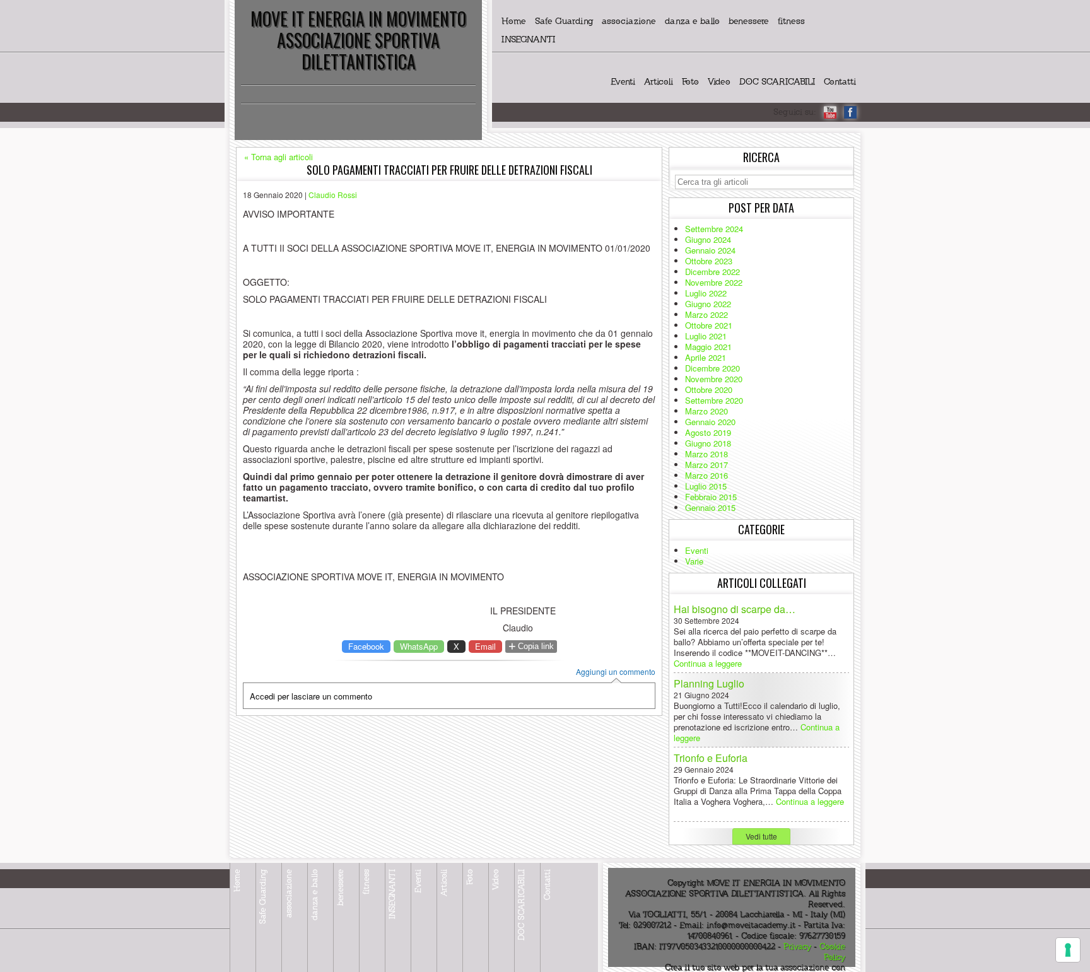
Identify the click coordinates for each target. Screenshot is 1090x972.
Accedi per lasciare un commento (311, 696)
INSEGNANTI (528, 39)
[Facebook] (850, 112)
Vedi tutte (761, 836)
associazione (629, 21)
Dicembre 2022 (712, 272)
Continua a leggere (708, 663)
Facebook (366, 646)
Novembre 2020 (713, 379)
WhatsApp (419, 646)
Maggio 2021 (708, 347)
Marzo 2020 (706, 411)
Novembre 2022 (713, 282)
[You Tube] (830, 112)
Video (719, 81)
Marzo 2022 (706, 314)
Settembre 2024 (714, 229)
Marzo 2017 (706, 465)
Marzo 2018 (706, 454)
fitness (791, 21)
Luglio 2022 (706, 293)
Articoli (658, 81)
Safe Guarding (564, 21)
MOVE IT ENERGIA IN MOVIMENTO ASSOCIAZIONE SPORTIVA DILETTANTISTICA (358, 40)
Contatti (840, 81)
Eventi (623, 81)
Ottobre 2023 (708, 261)
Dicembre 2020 (712, 368)
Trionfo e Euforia (710, 758)
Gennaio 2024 (710, 250)
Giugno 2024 (708, 239)
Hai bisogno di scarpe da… (734, 609)
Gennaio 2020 (710, 422)
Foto (690, 81)
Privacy (797, 946)
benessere (749, 21)
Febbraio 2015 (711, 497)
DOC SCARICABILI (777, 81)
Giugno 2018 (708, 443)
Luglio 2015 (706, 486)
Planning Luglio (709, 683)
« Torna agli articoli (278, 157)
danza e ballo (692, 21)
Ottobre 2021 (708, 325)
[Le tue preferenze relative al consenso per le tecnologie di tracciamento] (1068, 950)
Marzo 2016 (706, 475)
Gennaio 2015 (710, 507)
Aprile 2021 (705, 357)
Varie (694, 561)
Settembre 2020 (714, 400)
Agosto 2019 (708, 432)
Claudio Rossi (332, 194)
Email (485, 646)
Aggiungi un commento (615, 672)
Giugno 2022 (708, 304)
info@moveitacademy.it (750, 925)
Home (513, 21)
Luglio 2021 (706, 336)
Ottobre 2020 (708, 389)
